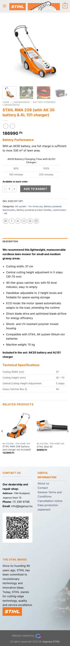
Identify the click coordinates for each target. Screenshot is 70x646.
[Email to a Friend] (24, 221)
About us (43, 483)
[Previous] (8, 51)
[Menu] (5, 6)
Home (6, 102)
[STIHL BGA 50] (52, 425)
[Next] (62, 51)
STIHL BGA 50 (44, 446)
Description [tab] (10, 241)
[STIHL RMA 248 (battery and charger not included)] (18, 425)
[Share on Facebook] (12, 221)
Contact (43, 487)
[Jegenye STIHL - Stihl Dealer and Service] (34, 6)
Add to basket (35, 189)
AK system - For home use (29, 206)
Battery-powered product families (34, 210)
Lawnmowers (21, 102)
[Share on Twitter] (18, 221)
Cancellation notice (50, 501)
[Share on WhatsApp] (5, 221)
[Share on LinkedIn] (36, 221)
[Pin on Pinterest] (30, 221)
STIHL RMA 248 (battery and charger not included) (17, 448)
